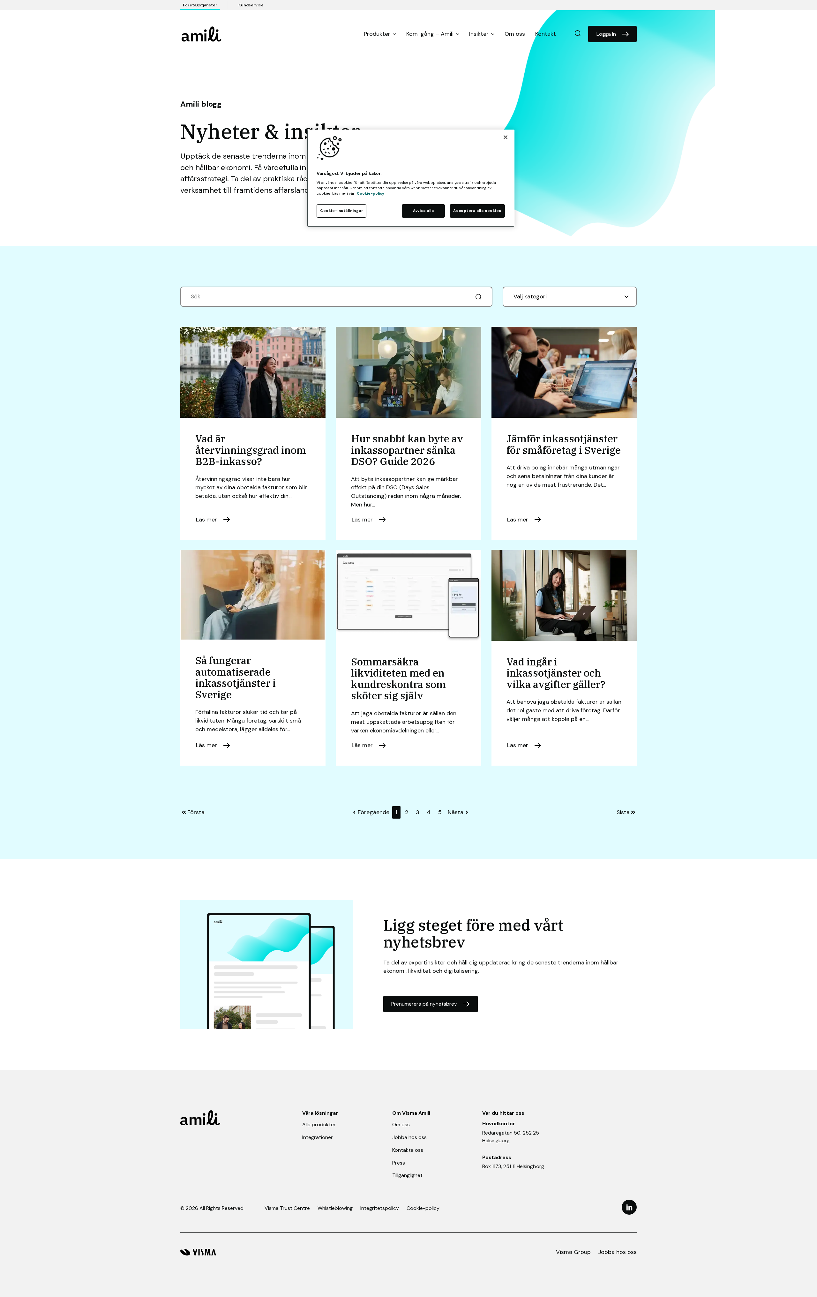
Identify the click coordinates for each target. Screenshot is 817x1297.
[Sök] (478, 296)
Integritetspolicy (379, 1208)
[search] (577, 34)
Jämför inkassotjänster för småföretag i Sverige (563, 444)
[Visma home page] (198, 1252)
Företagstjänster (200, 5)
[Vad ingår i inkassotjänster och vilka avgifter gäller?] (564, 595)
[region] (410, 178)
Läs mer (206, 519)
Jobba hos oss (409, 1137)
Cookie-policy (423, 1208)
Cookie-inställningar (341, 210)
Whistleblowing (335, 1208)
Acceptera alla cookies (477, 210)
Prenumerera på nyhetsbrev (424, 1004)
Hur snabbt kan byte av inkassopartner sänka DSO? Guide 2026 (407, 450)
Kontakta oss (407, 1150)
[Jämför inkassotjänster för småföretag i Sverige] (564, 372)
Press (398, 1162)
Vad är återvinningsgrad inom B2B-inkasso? (250, 450)
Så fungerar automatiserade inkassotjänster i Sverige (235, 677)
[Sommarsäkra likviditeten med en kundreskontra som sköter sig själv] (408, 595)
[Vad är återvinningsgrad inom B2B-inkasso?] (253, 372)
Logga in (606, 34)
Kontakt (545, 34)
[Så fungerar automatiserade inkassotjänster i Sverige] (253, 595)
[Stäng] (505, 137)
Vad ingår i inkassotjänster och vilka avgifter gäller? (555, 673)
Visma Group (573, 1252)
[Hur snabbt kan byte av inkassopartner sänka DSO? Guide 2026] (408, 372)
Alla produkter (319, 1124)
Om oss (515, 34)
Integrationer (317, 1137)
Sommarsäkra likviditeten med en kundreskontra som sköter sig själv (398, 678)
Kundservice (251, 5)
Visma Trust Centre (287, 1208)
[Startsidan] (201, 34)
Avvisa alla (423, 210)
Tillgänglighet (407, 1175)
